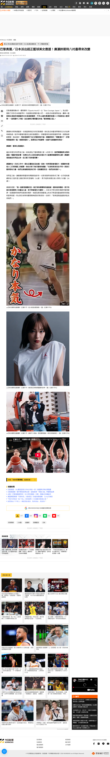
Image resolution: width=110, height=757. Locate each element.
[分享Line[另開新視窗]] (2, 116)
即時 (22, 7)
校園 (90, 7)
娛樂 (38, 7)
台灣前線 (44, 10)
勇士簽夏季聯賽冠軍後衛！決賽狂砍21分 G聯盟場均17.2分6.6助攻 (57, 670)
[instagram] (80, 3)
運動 (44, 7)
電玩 (66, 7)
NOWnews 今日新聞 (6, 40)
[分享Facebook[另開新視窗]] (2, 111)
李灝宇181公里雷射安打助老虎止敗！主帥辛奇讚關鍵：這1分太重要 (12, 693)
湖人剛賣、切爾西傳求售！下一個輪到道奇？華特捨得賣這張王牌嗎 (57, 617)
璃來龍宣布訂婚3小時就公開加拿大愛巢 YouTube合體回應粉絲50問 (35, 595)
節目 (79, 7)
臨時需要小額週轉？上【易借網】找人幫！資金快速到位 (52, 648)
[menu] (1, 7)
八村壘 (19, 522)
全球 (50, 7)
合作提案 (67, 744)
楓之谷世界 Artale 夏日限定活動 (57, 594)
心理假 (53, 10)
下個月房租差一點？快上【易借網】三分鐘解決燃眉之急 (11, 617)
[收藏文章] (2, 136)
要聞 (27, 7)
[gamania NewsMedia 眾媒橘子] (100, 753)
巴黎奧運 (11, 522)
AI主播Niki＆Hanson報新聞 (67, 10)
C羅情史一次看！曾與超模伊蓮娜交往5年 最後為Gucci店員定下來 (51, 723)
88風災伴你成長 (19, 10)
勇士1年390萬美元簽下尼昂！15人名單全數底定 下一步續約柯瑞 (11, 670)
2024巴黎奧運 (18, 480)
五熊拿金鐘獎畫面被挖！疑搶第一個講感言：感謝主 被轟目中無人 (34, 693)
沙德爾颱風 (9, 7)
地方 (85, 7)
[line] (83, 3)
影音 (74, 7)
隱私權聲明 (40, 744)
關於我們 (67, 742)
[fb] (76, 3)
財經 (55, 7)
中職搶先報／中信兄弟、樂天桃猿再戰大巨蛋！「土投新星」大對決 (34, 617)
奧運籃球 (36, 522)
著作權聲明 (40, 747)
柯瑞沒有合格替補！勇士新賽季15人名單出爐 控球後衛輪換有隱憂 (17, 648)
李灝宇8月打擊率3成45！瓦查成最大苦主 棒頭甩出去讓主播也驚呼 (18, 723)
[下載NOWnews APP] (99, 3)
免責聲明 (39, 742)
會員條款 (67, 739)
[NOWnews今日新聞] (7, 3)
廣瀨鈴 (27, 522)
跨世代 (30, 10)
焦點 (16, 7)
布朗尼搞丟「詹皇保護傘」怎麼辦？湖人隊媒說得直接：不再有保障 (57, 693)
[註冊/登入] (107, 3)
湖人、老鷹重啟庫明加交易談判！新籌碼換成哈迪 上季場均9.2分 (34, 670)
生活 (61, 7)
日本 (44, 522)
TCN (36, 10)
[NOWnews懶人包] (95, 3)
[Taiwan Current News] (91, 3)
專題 (33, 7)
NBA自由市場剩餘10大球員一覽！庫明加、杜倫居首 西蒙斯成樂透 (11, 595)
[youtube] (87, 3)
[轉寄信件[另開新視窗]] (2, 121)
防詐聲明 (39, 739)
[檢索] (103, 3)
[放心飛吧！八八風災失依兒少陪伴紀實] (21, 2)
